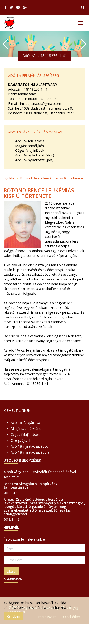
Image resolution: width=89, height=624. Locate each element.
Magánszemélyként (30, 145)
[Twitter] (11, 7)
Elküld (11, 571)
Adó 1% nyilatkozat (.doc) (34, 155)
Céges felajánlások (29, 150)
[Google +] (25, 7)
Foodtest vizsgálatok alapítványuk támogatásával (32, 486)
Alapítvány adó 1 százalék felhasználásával (40, 471)
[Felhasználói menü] (82, 7)
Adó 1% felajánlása (30, 141)
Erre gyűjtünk (21, 440)
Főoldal (9, 178)
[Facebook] (6, 7)
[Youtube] (18, 7)
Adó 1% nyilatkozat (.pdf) (34, 160)
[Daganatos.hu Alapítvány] (9, 23)
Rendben (13, 616)
